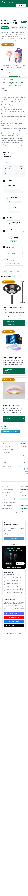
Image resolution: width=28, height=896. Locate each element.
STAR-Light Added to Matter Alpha (14, 586)
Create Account (21, 5)
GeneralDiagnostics (16, 252)
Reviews (23, 15)
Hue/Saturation (8, 190)
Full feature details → (19, 155)
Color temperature (18, 192)
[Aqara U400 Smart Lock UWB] (14, 557)
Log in (12, 5)
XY (11, 192)
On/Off (8, 202)
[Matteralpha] (7, 2)
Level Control (13, 197)
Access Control (16, 222)
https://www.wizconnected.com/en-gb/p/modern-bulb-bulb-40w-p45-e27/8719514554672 (17, 83)
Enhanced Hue (16, 190)
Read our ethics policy (15, 67)
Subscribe (14, 538)
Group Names (14, 241)
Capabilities (23, 27)
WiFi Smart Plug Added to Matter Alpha (15, 592)
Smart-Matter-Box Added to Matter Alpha (13, 578)
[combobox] (14, 10)
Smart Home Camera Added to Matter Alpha (13, 590)
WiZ (10, 72)
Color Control (11, 185)
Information (5, 27)
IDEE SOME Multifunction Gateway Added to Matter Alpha (13, 575)
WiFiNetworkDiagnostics (16, 259)
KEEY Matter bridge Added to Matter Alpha (13, 581)
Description (14, 27)
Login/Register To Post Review (10, 431)
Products (4, 15)
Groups (16, 237)
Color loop (7, 192)
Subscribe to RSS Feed (15, 633)
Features (17, 15)
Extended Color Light (14, 76)
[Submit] (4, 10)
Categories (11, 15)
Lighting (13, 202)
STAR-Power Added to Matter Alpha (14, 588)
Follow (24, 21)
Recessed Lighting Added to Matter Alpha (13, 584)
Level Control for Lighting (14, 211)
